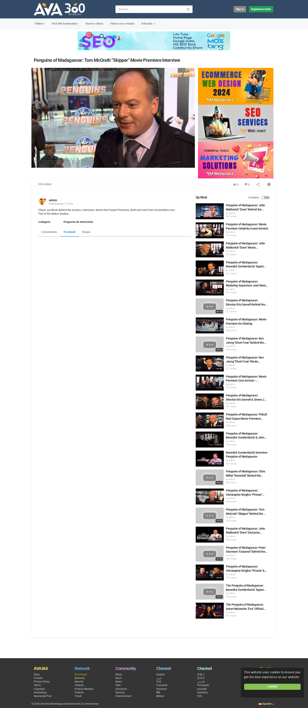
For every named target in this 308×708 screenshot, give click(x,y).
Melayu (160, 696)
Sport (118, 678)
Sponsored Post (43, 696)
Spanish (267, 703)
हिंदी (158, 692)
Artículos (147, 23)
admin (53, 200)
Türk (199, 696)
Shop (37, 674)
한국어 (201, 678)
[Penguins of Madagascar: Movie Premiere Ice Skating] (210, 325)
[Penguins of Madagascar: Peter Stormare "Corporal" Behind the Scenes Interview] (210, 554)
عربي (159, 678)
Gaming (119, 692)
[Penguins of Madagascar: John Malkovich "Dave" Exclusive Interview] (210, 535)
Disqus (86, 231)
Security (79, 681)
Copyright (39, 688)
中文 (158, 681)
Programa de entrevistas (78, 221)
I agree (272, 686)
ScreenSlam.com (164, 209)
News (118, 681)
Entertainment (123, 696)
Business (80, 678)
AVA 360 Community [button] (64, 23)
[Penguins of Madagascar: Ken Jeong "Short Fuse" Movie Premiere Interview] (210, 363)
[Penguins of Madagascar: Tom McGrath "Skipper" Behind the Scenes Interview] (210, 516)
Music (118, 674)
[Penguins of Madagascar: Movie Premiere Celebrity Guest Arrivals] (210, 230)
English (160, 674)
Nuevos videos (94, 23)
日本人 (201, 674)
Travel (78, 696)
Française (161, 685)
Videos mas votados (122, 23)
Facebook (69, 231)
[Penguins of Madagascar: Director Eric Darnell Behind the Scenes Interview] (210, 306)
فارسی (201, 681)
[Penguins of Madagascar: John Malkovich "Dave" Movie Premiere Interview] (210, 249)
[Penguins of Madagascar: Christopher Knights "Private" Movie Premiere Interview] (210, 496)
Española (202, 692)
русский (202, 688)
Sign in (240, 9)
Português (203, 685)
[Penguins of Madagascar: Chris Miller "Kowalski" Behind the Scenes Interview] (210, 477)
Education (121, 688)
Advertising (40, 692)
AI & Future (81, 674)
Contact (38, 678)
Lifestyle (79, 685)
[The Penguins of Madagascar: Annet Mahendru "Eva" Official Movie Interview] (210, 611)
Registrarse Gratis (261, 9)
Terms (37, 685)
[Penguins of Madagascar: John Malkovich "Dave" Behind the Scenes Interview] (210, 211)
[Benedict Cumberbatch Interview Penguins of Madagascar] (210, 459)
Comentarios (49, 231)
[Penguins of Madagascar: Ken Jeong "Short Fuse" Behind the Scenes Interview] (210, 344)
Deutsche (161, 688)
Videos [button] (39, 23)
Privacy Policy (42, 681)
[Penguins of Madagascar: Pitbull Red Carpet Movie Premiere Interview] (210, 420)
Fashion (79, 692)
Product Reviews (84, 688)
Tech (118, 685)
